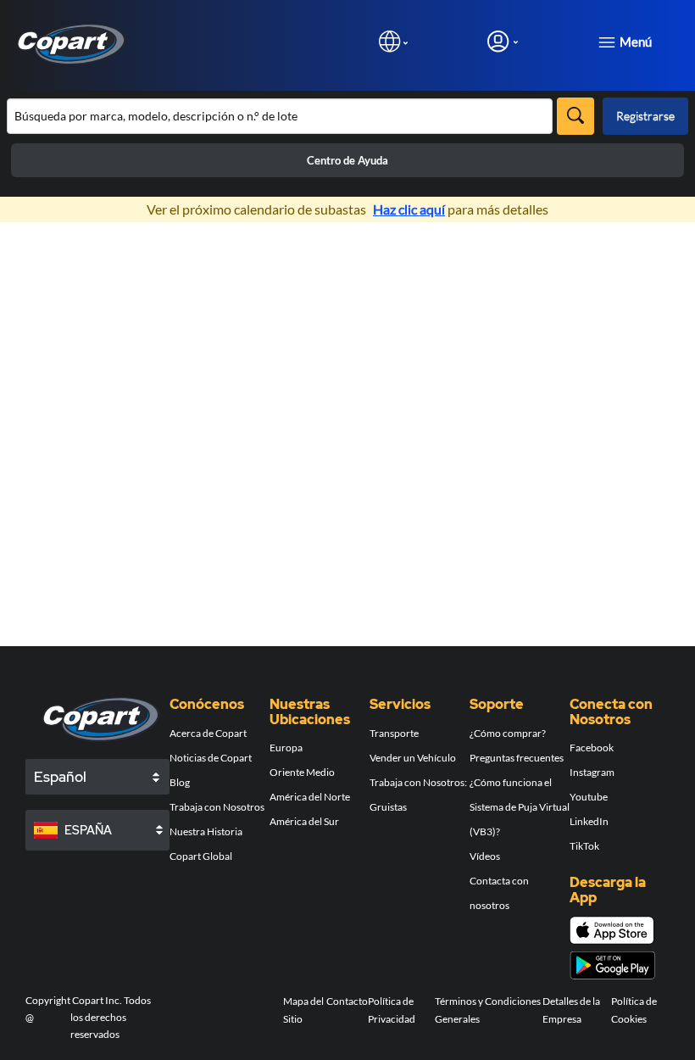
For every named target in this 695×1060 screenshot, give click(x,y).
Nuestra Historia (206, 831)
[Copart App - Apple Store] (612, 930)
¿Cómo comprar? (508, 733)
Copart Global (201, 856)
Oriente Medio (302, 772)
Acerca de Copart (208, 733)
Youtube (589, 796)
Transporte (394, 733)
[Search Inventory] (575, 116)
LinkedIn (589, 821)
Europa (286, 747)
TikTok (584, 846)
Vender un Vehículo (413, 757)
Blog (180, 782)
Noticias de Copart (211, 757)
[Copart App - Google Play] (612, 965)
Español (60, 776)
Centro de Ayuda (347, 160)
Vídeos (485, 856)
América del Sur (304, 821)
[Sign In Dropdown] (502, 41)
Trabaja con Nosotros (217, 807)
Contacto (347, 1001)
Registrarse (645, 116)
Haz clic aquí (409, 209)
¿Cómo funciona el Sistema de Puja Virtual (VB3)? (520, 807)
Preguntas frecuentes (517, 757)
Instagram (592, 772)
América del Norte (310, 796)
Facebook (592, 747)
